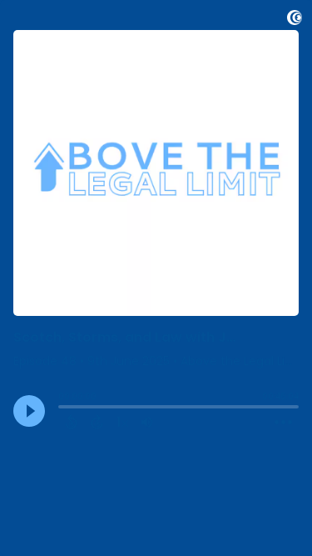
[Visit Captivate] (294, 20)
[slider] (62, 408)
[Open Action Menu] (283, 423)
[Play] (29, 411)
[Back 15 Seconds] (71, 422)
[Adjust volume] (147, 422)
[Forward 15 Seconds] (97, 422)
